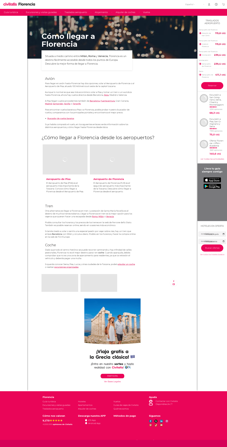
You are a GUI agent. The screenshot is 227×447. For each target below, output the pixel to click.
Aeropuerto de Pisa (58, 179)
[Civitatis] (49, 443)
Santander (58, 104)
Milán (101, 216)
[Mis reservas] (209, 4)
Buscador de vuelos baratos (60, 118)
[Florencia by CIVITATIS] (11, 4)
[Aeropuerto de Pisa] (65, 167)
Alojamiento (101, 12)
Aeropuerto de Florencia (108, 179)
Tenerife (77, 104)
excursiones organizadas (66, 267)
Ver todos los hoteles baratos (212, 255)
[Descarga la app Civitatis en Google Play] (212, 186)
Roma (95, 216)
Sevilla (67, 104)
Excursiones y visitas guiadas (41, 12)
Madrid (48, 104)
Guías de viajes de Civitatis (126, 405)
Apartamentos (85, 405)
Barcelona (95, 101)
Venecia (110, 216)
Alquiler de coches (125, 12)
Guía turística (11, 12)
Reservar (212, 85)
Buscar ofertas (212, 248)
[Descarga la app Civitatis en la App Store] (212, 180)
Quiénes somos (121, 409)
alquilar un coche (126, 264)
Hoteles (82, 401)
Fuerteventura (108, 101)
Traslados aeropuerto (76, 12)
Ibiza (106, 95)
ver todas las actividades (212, 159)
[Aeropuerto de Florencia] (112, 167)
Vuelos (146, 12)
